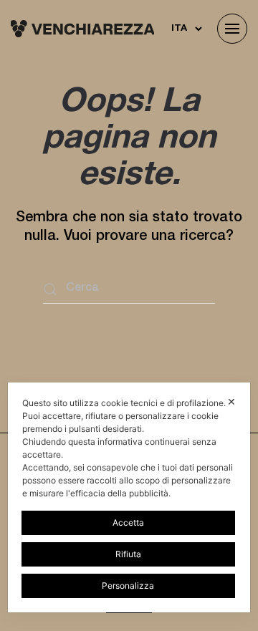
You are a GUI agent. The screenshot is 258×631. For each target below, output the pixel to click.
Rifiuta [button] (128, 554)
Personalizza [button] (128, 585)
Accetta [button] (128, 522)
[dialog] (129, 497)
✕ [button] (231, 401)
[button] (232, 28)
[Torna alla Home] (82, 28)
